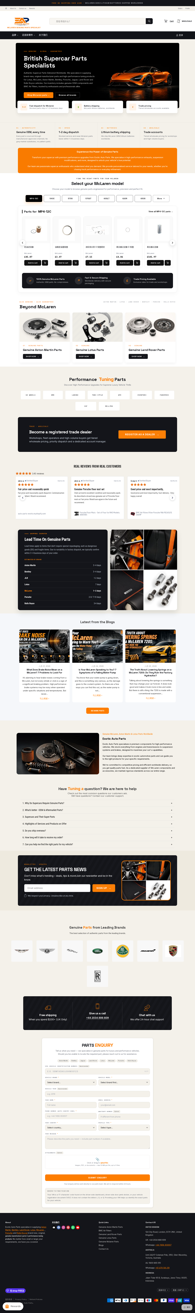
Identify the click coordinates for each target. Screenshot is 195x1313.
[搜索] (149, 21)
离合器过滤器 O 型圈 (125, 247)
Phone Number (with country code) (61, 1111)
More (159, 198)
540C (52, 198)
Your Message (51, 1134)
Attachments (53, 1153)
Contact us (22, 8)
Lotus (33, 1230)
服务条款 (8, 1299)
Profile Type (104, 1123)
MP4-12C (34, 198)
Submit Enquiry (97, 1177)
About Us (13, 8)
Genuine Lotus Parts (107, 1238)
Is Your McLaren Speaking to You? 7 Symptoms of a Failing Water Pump (97, 671)
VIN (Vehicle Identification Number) (66, 1066)
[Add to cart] (45, 263)
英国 (178, 1290)
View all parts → (161, 211)
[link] (41, 514)
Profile (187, 8)
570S (70, 198)
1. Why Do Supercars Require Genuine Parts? (97, 803)
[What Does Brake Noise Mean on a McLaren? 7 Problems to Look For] (44, 646)
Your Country (51, 1123)
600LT (107, 198)
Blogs (101, 1245)
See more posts (97, 711)
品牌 (14, 35)
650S (143, 198)
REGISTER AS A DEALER (142, 434)
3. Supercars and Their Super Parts (97, 816)
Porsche (9, 1233)
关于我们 (43, 35)
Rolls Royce (22, 1233)
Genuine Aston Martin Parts (111, 1227)
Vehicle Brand (52, 1077)
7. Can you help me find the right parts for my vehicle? (97, 844)
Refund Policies (36, 1299)
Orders (180, 8)
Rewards (32, 8)
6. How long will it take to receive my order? (97, 837)
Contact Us (104, 1249)
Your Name (50, 1100)
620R (124, 198)
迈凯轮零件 (27, 35)
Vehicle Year (56, 1089)
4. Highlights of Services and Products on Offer (97, 823)
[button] (22, 497)
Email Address (105, 1100)
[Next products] (172, 243)
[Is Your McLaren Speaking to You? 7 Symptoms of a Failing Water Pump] (97, 646)
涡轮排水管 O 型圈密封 (95, 247)
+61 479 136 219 (162, 1268)
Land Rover (24, 1230)
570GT (88, 198)
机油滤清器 (29, 247)
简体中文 (162, 1290)
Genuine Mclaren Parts (109, 1241)
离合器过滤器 (152, 247)
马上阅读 (44, 698)
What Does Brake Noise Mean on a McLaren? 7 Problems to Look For (44, 671)
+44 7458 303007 (163, 1245)
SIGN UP (103, 888)
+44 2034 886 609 (97, 1017)
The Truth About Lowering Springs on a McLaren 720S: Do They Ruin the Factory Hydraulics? (150, 672)
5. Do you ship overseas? (97, 830)
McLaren (40, 1230)
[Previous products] (22, 243)
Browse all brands (67, 95)
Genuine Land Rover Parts (110, 1234)
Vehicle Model (105, 1077)
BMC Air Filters (105, 1230)
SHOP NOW (32, 356)
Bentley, (15, 1230)
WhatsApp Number (108, 1111)
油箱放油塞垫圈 (61, 247)
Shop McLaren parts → (38, 95)
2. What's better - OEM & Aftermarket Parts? (97, 810)
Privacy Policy (21, 1299)
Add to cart (32, 263)
